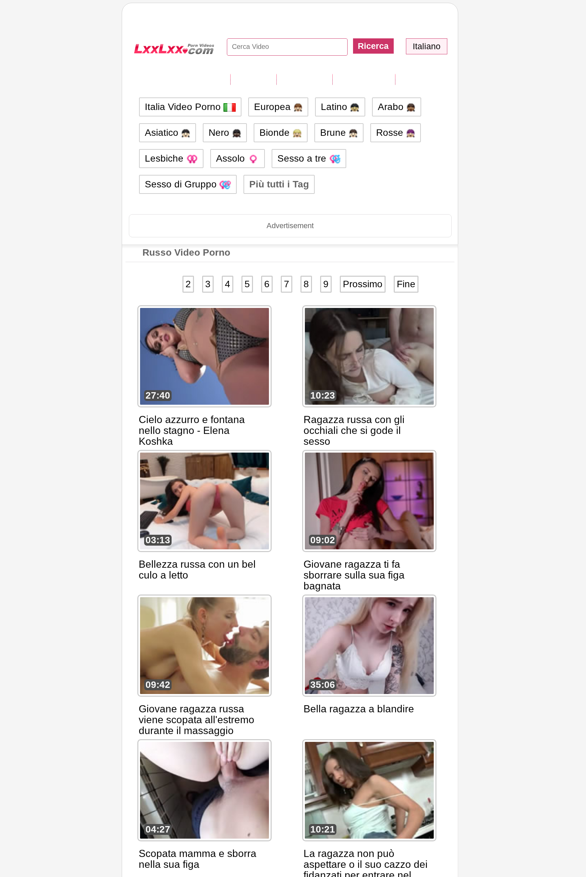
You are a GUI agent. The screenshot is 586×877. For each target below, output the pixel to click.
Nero (220, 132)
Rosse (391, 132)
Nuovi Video (304, 79)
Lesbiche (165, 158)
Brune (334, 132)
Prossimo (363, 284)
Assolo (232, 158)
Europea (273, 107)
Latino (335, 107)
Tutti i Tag (253, 79)
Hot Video (418, 79)
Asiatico (163, 132)
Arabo (392, 107)
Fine (406, 284)
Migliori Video (363, 79)
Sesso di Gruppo (182, 184)
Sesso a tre (303, 158)
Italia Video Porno (184, 107)
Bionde (275, 132)
